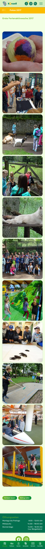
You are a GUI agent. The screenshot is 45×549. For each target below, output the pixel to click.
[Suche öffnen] (35, 3)
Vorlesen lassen (9, 498)
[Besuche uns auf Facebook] (18, 539)
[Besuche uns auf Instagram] (26, 539)
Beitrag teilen (25, 498)
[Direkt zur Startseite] (9, 3)
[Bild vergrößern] (22, 51)
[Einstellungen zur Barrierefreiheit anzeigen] (30, 3)
